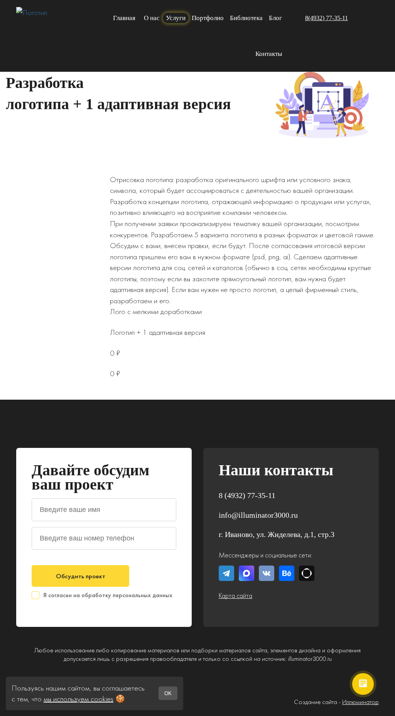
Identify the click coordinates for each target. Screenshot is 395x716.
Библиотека (246, 18)
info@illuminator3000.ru (258, 515)
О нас (152, 18)
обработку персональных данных (126, 595)
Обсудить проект (80, 576)
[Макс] (373, 18)
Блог (275, 18)
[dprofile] (306, 573)
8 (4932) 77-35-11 (247, 495)
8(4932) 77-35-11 (326, 18)
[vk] (266, 573)
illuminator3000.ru (310, 658)
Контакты (268, 53)
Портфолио (208, 18)
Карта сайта (235, 595)
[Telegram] (357, 18)
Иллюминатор (360, 701)
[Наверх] (368, 429)
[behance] (286, 573)
